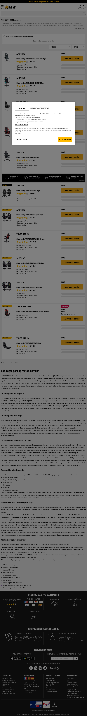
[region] (43, 123)
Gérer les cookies (22, 139)
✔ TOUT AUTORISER (65, 139)
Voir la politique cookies (21, 124)
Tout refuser (22, 108)
